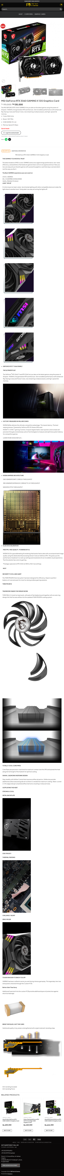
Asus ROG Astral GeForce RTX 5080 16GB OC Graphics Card (53, 1120)
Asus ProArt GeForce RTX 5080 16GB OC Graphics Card (11, 1120)
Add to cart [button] (7, 1130)
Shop (20, 14)
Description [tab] (6, 151)
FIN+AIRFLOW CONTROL (26, 588)
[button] (2, 5)
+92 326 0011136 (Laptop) (8, 1153)
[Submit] (60, 9)
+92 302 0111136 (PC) (6, 1150)
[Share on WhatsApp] (6, 139)
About (14, 1142)
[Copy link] (9, 139)
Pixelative (10, 1173)
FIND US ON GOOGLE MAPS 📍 (10, 1165)
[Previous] (4, 52)
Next (4, 568)
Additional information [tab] (19, 151)
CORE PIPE (14, 588)
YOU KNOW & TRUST (18, 159)
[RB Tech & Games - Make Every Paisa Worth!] (32, 5)
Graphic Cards (39, 14)
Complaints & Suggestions (43, 1142)
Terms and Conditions (27, 1142)
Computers (28, 14)
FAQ (18, 1142)
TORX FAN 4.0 (5, 588)
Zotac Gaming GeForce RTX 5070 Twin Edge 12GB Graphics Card (31, 1121)
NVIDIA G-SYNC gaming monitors (14, 430)
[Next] (59, 52)
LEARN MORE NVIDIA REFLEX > (12, 438)
